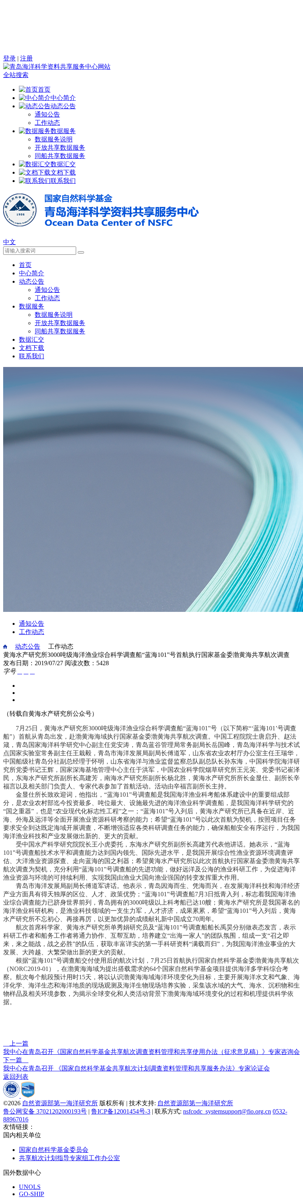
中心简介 (31, 273)
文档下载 (31, 347)
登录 (9, 58)
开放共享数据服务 (60, 147)
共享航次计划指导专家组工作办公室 (69, 1158)
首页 (25, 264)
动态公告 (31, 281)
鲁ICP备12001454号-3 (120, 1111)
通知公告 (47, 114)
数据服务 (31, 306)
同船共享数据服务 (60, 155)
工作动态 (47, 122)
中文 (9, 242)
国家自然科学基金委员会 (53, 1149)
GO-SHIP (31, 1194)
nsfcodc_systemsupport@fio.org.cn (227, 1111)
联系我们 (31, 356)
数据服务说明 (54, 139)
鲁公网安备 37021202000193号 (45, 1111)
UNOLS (30, 1186)
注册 (26, 58)
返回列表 (15, 1076)
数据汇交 (31, 339)
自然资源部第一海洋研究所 (60, 1103)
